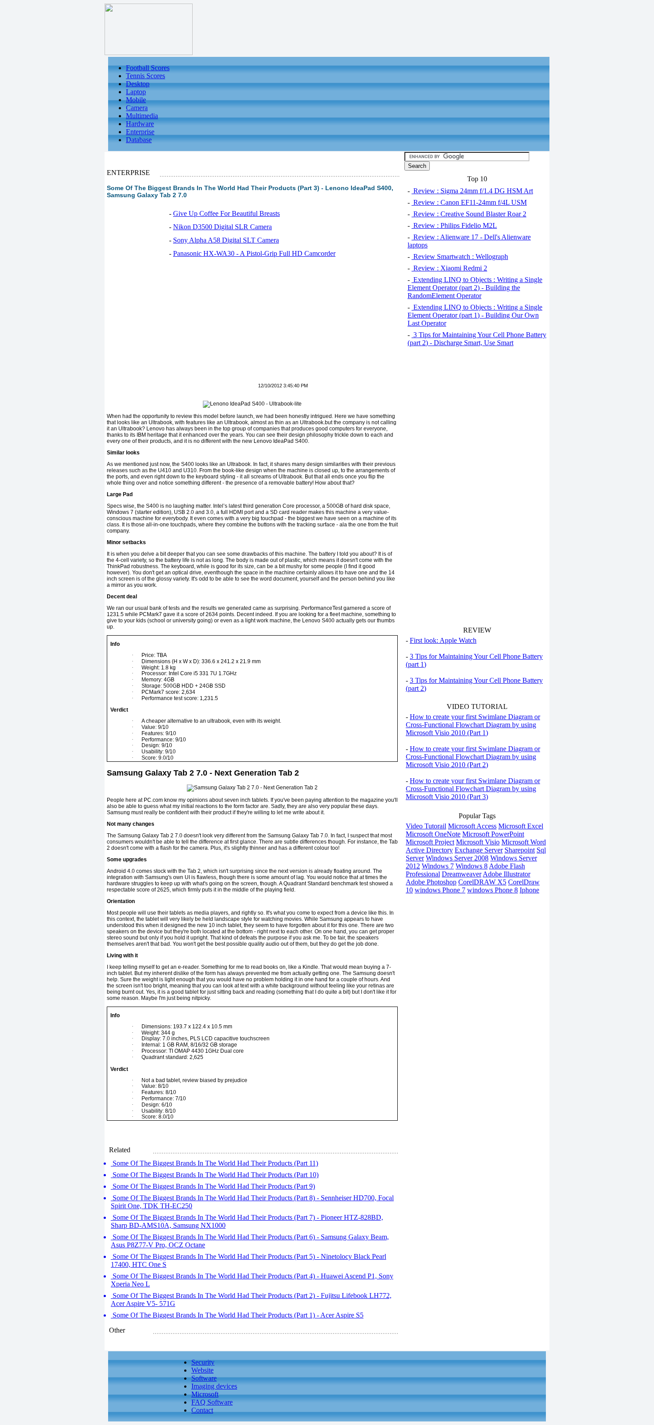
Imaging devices (214, 1386)
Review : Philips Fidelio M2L (454, 225)
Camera (137, 107)
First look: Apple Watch (443, 640)
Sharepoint (520, 850)
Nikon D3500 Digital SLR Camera (222, 227)
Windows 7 (438, 866)
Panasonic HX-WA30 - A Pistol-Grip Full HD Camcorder (254, 253)
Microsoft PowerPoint (493, 834)
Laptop (136, 92)
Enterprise (140, 131)
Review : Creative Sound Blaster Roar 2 (469, 214)
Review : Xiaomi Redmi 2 (449, 268)
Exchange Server (479, 850)
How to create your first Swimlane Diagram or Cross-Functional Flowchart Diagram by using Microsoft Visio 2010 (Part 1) (473, 724)
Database (139, 139)
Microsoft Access (472, 826)
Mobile (136, 99)
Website (202, 1370)
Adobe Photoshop (431, 882)
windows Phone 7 (440, 890)
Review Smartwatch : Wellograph (460, 256)
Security (202, 1362)
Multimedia (142, 115)
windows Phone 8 (492, 890)
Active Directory (429, 850)
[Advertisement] (181, 325)
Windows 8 (472, 866)
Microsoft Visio (478, 842)
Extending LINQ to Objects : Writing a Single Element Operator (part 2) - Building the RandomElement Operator (475, 287)
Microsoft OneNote (433, 834)
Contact (202, 1410)
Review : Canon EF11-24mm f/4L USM (469, 202)
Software (204, 1378)
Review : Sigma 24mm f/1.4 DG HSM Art (472, 191)
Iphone (529, 890)
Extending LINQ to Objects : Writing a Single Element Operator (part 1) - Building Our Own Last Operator (475, 315)
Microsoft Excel (520, 826)
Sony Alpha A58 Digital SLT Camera (226, 240)
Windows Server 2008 (457, 858)
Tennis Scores (145, 76)
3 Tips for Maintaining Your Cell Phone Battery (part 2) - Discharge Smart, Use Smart (477, 338)
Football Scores (148, 68)
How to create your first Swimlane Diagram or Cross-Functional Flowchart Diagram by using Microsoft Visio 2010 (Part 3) (473, 788)
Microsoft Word (523, 842)
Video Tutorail (426, 826)
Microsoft (204, 1394)
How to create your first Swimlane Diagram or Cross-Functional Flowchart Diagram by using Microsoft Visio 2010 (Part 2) (473, 756)
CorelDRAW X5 (482, 882)
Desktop (137, 84)
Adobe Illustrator (506, 874)
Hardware (140, 123)
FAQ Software (212, 1402)
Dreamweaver (461, 874)
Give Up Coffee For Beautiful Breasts (226, 213)
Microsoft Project (430, 842)
